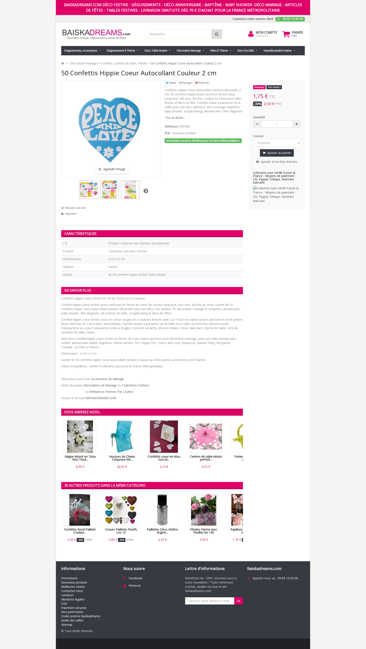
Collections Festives (135, 385)
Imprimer (71, 213)
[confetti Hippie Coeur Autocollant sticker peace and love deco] (109, 189)
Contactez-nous (72, 591)
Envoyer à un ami (75, 207)
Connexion (262, 35)
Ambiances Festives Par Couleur (111, 392)
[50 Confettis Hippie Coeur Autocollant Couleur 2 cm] (88, 189)
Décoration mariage (189, 50)
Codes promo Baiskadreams (80, 616)
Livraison (67, 595)
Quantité (259, 117)
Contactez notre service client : (254, 19)
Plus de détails (174, 118)
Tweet (172, 83)
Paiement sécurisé (73, 608)
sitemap (66, 625)
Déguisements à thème (121, 50)
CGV (64, 604)
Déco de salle (245, 50)
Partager (186, 83)
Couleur (259, 136)
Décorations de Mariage (100, 385)
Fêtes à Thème (219, 50)
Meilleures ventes (73, 587)
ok (238, 601)
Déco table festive (156, 50)
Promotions (69, 578)
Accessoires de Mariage (107, 379)
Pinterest (203, 83)
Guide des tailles (72, 620)
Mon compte (266, 32)
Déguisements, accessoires (80, 50)
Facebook (135, 578)
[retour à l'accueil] (62, 63)
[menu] (251, 34)
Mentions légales (73, 599)
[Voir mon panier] (286, 34)
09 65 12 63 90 (288, 578)
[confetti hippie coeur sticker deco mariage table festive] (130, 189)
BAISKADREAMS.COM (101, 398)
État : (168, 133)
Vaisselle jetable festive (277, 50)
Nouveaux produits (74, 582)
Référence (172, 126)
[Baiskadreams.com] (100, 34)
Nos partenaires (72, 612)
